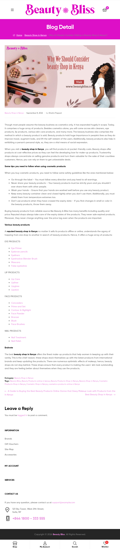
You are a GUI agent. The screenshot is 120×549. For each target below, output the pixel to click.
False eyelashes (19, 265)
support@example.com (63, 502)
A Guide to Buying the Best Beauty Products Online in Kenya (32, 392)
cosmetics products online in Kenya (64, 384)
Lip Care (15, 279)
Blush (14, 320)
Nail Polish (16, 341)
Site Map (9, 449)
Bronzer (15, 317)
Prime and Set (18, 306)
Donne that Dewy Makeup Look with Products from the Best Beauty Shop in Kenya (87, 392)
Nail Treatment (18, 337)
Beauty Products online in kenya (36, 381)
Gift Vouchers (11, 444)
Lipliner (14, 282)
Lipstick (15, 289)
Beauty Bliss (15, 381)
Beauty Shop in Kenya (36, 35)
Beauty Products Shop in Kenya (64, 381)
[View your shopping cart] (104, 10)
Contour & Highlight (21, 310)
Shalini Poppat (55, 113)
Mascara (15, 262)
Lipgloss (15, 286)
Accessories (10, 454)
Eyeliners (15, 255)
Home (19, 35)
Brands (8, 438)
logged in (22, 415)
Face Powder (17, 313)
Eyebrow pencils (19, 251)
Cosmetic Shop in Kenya (37, 384)
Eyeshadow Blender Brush (24, 258)
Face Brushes (18, 324)
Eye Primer (16, 248)
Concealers (17, 302)
